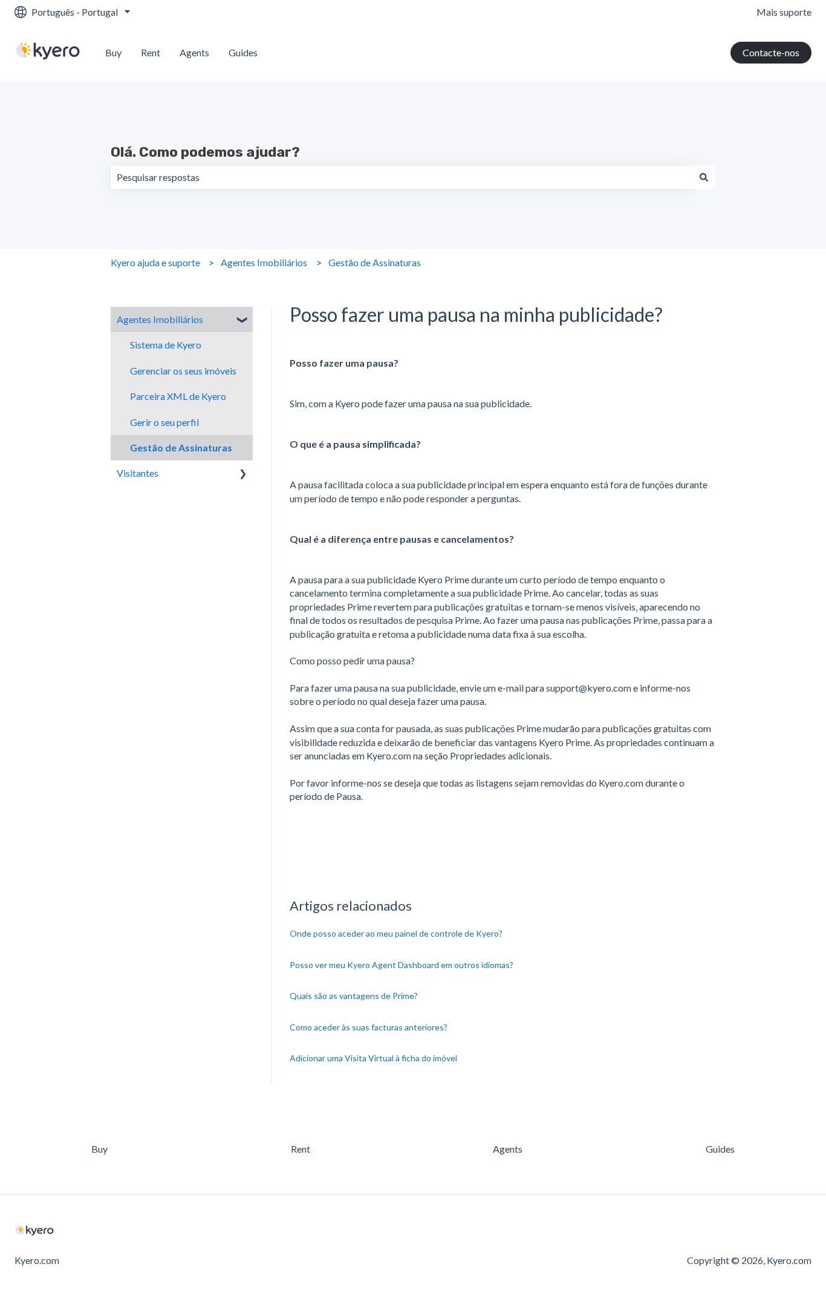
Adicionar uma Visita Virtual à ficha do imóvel (373, 1058)
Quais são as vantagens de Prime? (354, 996)
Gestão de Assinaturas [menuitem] (181, 447)
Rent (150, 52)
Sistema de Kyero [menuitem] (165, 344)
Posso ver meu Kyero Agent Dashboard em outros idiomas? (401, 965)
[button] (243, 320)
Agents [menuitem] (507, 1148)
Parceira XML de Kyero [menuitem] (178, 396)
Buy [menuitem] (99, 1148)
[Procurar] (703, 177)
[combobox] (401, 177)
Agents (194, 52)
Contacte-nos (771, 52)
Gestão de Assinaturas (374, 262)
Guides (243, 52)
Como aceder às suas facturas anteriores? (368, 1027)
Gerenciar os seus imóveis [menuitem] (183, 370)
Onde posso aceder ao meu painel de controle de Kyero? (396, 933)
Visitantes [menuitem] (137, 473)
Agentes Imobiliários (264, 262)
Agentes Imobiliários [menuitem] (160, 319)
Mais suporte (783, 12)
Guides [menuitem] (720, 1148)
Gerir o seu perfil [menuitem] (164, 422)
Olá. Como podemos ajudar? (205, 151)
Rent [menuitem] (300, 1148)
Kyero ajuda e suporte (155, 262)
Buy (113, 52)
